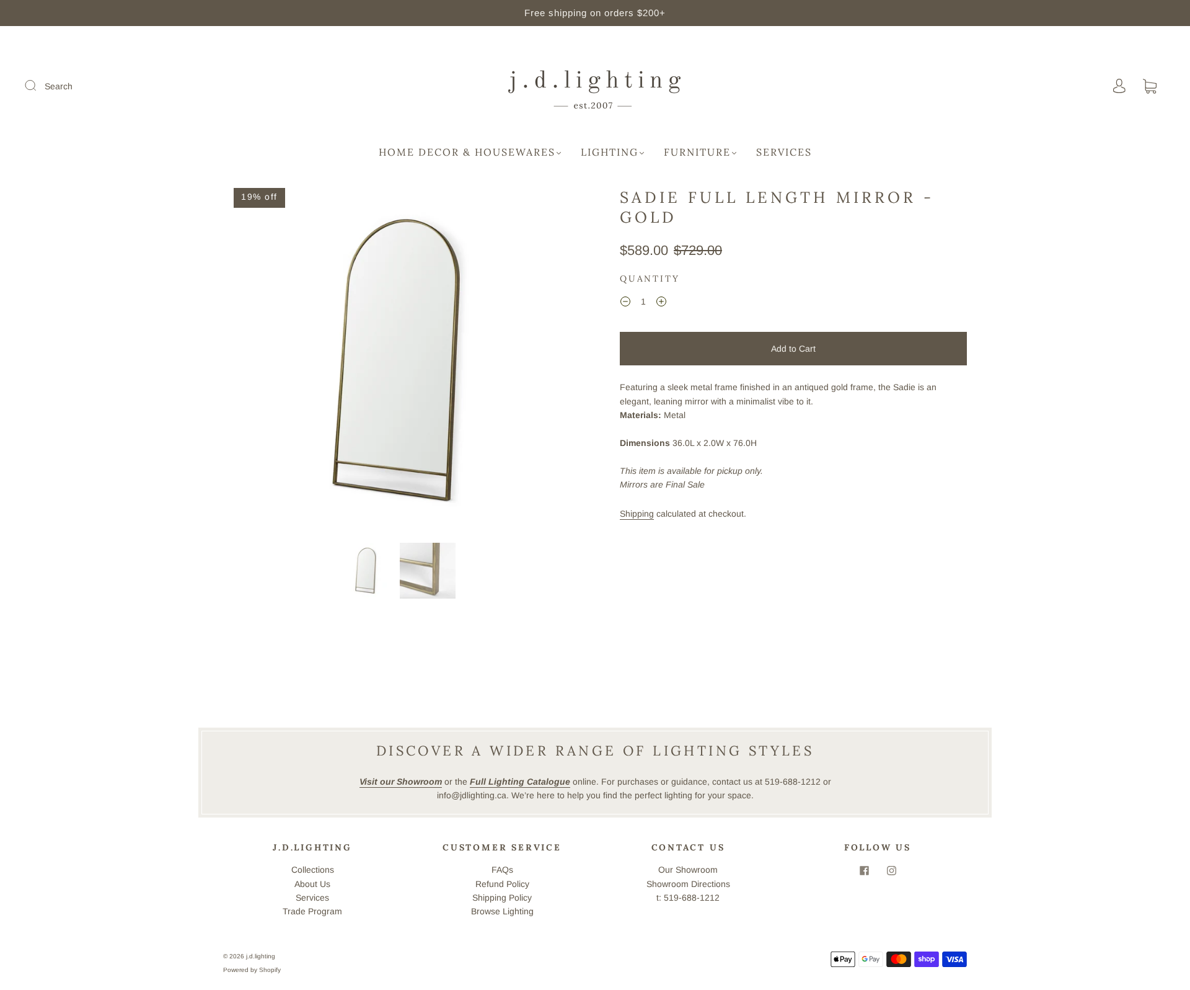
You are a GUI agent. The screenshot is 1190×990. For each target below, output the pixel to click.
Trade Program (312, 911)
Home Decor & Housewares (467, 152)
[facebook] (864, 870)
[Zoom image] (396, 363)
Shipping (637, 514)
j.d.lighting (260, 956)
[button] (258, 363)
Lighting (609, 152)
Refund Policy (502, 884)
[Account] (1119, 86)
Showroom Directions (688, 884)
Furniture (697, 152)
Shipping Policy (502, 898)
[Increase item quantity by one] (661, 303)
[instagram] (891, 870)
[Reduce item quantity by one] (625, 303)
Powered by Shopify (252, 969)
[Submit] (38, 85)
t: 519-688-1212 (688, 898)
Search (59, 86)
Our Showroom (688, 870)
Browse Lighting (502, 911)
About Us (312, 884)
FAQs (502, 870)
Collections (312, 870)
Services (784, 152)
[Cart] (1149, 86)
